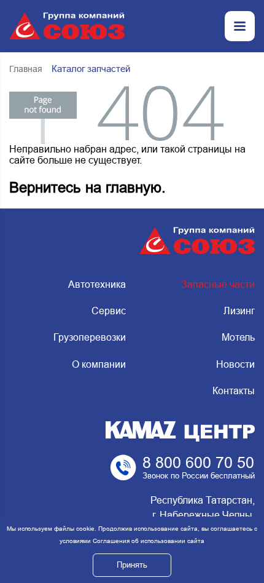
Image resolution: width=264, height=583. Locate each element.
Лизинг (239, 311)
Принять (132, 564)
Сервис (108, 311)
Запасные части (218, 284)
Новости (235, 364)
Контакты (233, 391)
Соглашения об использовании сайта (148, 540)
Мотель (238, 337)
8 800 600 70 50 (198, 462)
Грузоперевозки (89, 337)
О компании (98, 364)
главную (133, 187)
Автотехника (96, 284)
